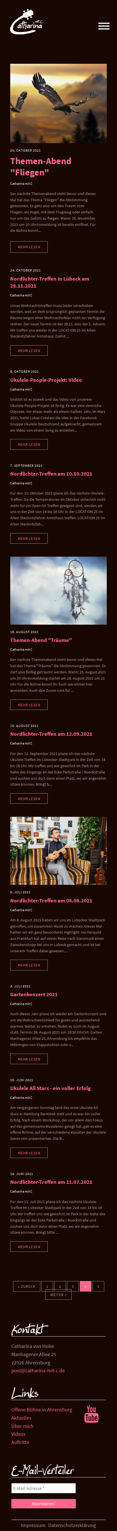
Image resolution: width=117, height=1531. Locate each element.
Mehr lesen (29, 247)
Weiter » (58, 1294)
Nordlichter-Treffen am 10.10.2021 (51, 473)
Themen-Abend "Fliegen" (40, 166)
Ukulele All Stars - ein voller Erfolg (50, 1088)
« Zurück (26, 1286)
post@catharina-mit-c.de (38, 1370)
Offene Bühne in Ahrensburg (41, 1409)
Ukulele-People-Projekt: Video (46, 379)
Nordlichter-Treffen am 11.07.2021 (51, 1181)
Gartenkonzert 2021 (34, 994)
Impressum (33, 1525)
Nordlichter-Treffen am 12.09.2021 (51, 733)
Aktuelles (21, 1418)
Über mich (22, 1426)
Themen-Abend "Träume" (41, 640)
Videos (18, 1434)
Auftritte (20, 1442)
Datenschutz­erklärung (72, 1525)
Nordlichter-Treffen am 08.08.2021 (51, 900)
